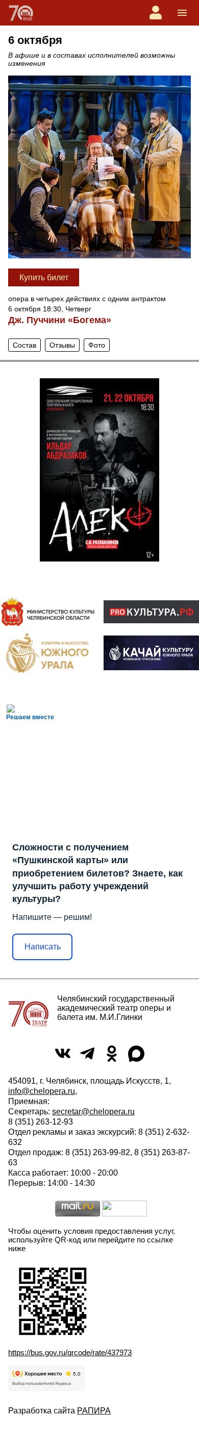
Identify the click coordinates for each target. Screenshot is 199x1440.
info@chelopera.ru (41, 1091)
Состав (24, 345)
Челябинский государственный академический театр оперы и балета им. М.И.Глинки (116, 1007)
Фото (96, 345)
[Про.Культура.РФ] (151, 611)
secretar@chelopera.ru (93, 1111)
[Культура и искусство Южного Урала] (47, 652)
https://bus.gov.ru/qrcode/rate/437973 (70, 1352)
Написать (42, 946)
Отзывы (62, 345)
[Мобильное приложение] (151, 653)
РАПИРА (94, 1410)
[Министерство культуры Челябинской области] (47, 611)
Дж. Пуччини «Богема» (59, 320)
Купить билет (43, 277)
